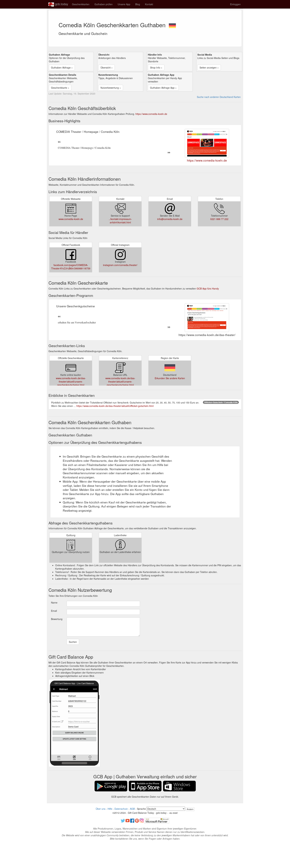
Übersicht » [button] (107, 67)
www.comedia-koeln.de (71, 219)
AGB (132, 808)
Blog (137, 4)
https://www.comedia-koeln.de (151, 114)
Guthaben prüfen (103, 4)
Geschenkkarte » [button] (60, 87)
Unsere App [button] (124, 4)
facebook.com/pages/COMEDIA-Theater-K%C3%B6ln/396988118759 (70, 266)
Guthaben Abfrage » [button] (62, 67)
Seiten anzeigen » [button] (209, 67)
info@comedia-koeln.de (169, 219)
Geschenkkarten (80, 4)
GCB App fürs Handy (208, 288)
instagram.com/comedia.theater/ (120, 265)
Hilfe (110, 808)
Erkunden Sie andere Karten (170, 378)
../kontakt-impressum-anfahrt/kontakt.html (120, 220)
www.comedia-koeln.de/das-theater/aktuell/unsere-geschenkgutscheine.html (71, 381)
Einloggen (235, 4)
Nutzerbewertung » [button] (111, 87)
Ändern (190, 809)
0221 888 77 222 (219, 219)
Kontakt (149, 4)
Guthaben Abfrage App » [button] (163, 87)
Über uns (100, 808)
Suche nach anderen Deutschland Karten (219, 97)
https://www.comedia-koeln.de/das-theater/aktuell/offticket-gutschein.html (115, 406)
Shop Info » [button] (156, 67)
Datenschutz (121, 808)
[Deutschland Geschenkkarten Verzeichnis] (172, 24)
